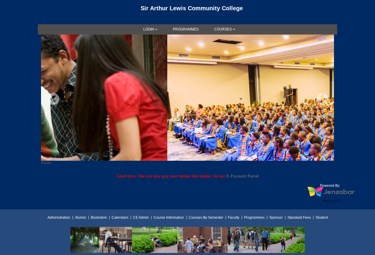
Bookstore (99, 217)
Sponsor (276, 217)
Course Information (169, 217)
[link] (186, 29)
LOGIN (148, 29)
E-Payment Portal (242, 176)
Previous (53, 99)
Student (322, 217)
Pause (46, 163)
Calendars (120, 217)
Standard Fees (299, 217)
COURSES (223, 29)
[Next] (322, 99)
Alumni (80, 217)
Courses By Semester (206, 217)
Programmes (254, 217)
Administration (58, 217)
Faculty (233, 217)
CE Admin (141, 217)
